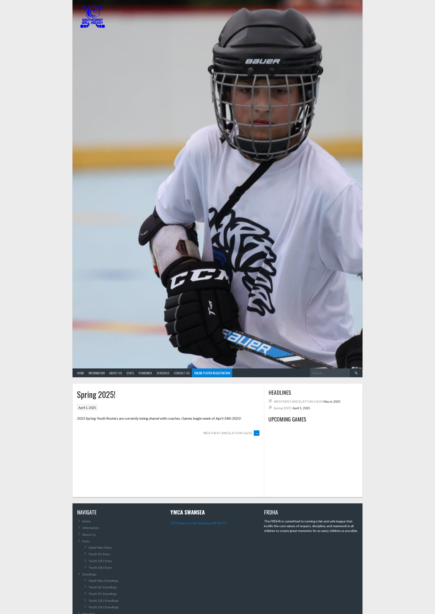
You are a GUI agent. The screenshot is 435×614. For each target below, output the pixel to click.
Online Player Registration (212, 372)
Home (80, 372)
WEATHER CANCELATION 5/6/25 (230, 433)
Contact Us (182, 372)
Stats (130, 372)
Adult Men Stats (100, 547)
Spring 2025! (283, 408)
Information (97, 372)
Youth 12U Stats (100, 561)
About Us (115, 372)
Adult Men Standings (103, 580)
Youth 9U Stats (99, 554)
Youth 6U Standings (103, 587)
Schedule (163, 372)
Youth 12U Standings (104, 600)
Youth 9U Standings (103, 594)
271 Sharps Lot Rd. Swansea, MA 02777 (198, 523)
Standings (145, 372)
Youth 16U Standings (104, 607)
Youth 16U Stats (100, 567)
